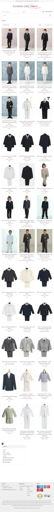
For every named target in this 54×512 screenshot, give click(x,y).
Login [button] (43, 11)
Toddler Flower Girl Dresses (34, 504)
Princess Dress (48, 502)
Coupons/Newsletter (23, 486)
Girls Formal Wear (43, 504)
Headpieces (36, 502)
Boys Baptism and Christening (8, 457)
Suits (4, 451)
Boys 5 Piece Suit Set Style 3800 (9, 361)
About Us (21, 488)
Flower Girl (8, 502)
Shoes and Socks (6, 453)
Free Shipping (30, 491)
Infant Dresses (26, 504)
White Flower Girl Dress (19, 505)
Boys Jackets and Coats (7, 460)
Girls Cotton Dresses (34, 505)
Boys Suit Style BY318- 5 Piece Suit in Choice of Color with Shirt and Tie (9, 87)
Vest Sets (4, 456)
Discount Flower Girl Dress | (15, 502)
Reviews (29, 489)
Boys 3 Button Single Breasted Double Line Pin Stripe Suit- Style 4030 (27, 222)
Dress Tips (40, 505)
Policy (28, 493)
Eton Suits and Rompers (7, 459)
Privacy (28, 495)
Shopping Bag (49, 11)
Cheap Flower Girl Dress (24, 502)
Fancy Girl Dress (20, 504)
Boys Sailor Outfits (6, 462)
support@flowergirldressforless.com (10, 489)
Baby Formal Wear (42, 502)
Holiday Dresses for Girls (6, 504)
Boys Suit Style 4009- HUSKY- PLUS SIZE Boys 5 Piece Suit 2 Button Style (27, 256)
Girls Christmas (13, 504)
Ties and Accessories (7, 454)
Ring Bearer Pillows (26, 505)
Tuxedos (4, 449)
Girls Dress (31, 502)
